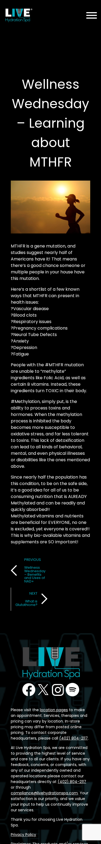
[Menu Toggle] (91, 15)
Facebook (29, 689)
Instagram (58, 689)
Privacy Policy (23, 834)
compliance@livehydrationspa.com (44, 793)
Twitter (43, 689)
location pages (54, 710)
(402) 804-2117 (73, 738)
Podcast (72, 689)
